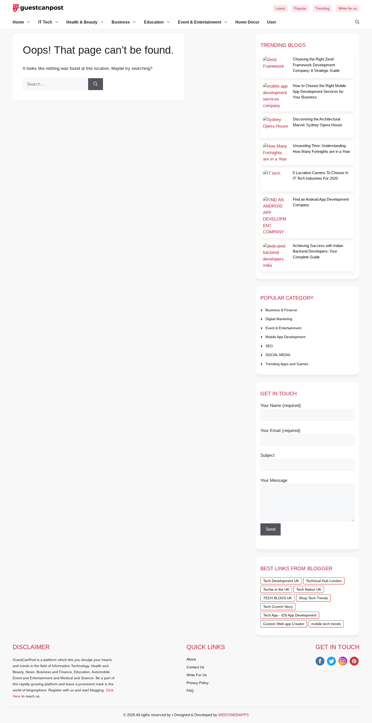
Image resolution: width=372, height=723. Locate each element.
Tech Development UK (281, 581)
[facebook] (320, 662)
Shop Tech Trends (313, 598)
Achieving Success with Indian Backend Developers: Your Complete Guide (318, 251)
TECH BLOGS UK (277, 598)
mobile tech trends (326, 624)
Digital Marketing (278, 319)
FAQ (190, 691)
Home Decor (247, 22)
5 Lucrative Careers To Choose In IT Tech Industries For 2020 (320, 176)
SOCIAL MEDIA (277, 355)
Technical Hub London (324, 581)
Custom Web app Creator (283, 624)
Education (154, 22)
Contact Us (195, 667)
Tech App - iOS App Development (289, 615)
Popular (300, 8)
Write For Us (197, 675)
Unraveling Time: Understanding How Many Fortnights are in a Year (321, 148)
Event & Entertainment (199, 22)
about (191, 659)
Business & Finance (281, 310)
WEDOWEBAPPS (233, 715)
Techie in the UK (276, 589)
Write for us (347, 8)
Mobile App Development (285, 337)
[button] (354, 22)
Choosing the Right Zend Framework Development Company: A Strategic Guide (316, 65)
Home (18, 22)
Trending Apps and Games (286, 364)
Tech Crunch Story (278, 607)
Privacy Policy (198, 683)
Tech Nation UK (308, 589)
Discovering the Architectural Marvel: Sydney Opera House (317, 122)
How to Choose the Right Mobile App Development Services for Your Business (319, 91)
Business (121, 22)
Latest (280, 8)
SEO (269, 346)
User (271, 22)
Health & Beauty (81, 22)
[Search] (95, 84)
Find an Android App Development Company (321, 202)
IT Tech (45, 22)
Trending (322, 8)
